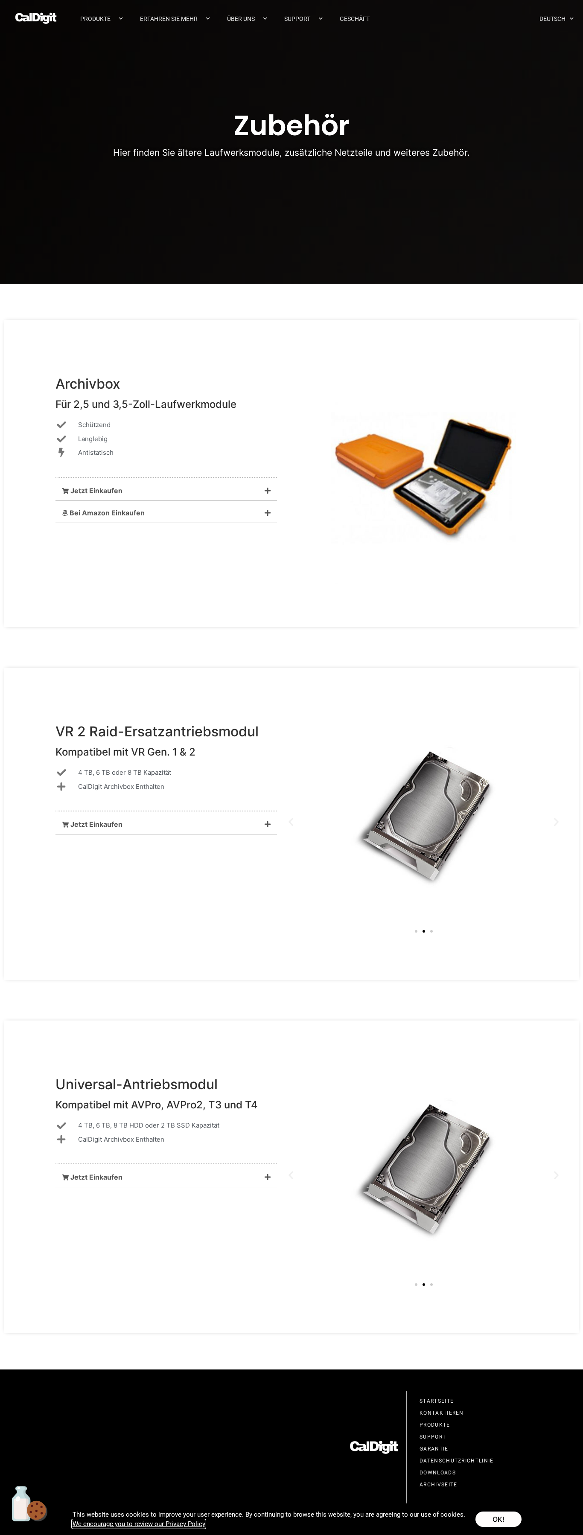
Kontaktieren (442, 1413)
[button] (166, 491)
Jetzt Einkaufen (95, 490)
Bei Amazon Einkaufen (106, 513)
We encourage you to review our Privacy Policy (139, 1524)
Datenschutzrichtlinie (456, 1461)
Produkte (95, 18)
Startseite (437, 1401)
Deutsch (552, 18)
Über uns (241, 18)
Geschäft (355, 18)
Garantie (434, 1449)
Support (297, 18)
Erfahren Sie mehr (169, 18)
